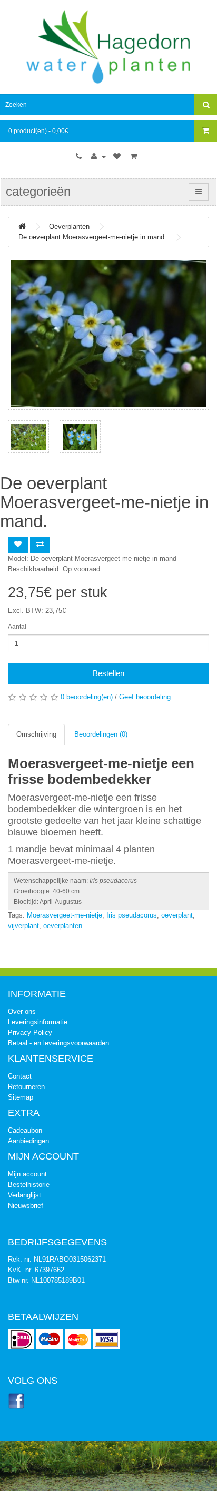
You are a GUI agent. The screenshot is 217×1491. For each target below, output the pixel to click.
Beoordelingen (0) (100, 734)
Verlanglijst (24, 1195)
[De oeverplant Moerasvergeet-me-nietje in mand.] (108, 334)
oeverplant (177, 915)
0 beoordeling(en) (87, 697)
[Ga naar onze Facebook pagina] (16, 1401)
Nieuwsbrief (25, 1206)
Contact (20, 1076)
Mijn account (27, 1174)
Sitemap (20, 1097)
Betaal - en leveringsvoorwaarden (58, 1043)
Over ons (22, 1011)
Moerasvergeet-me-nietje (64, 915)
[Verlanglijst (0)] (118, 156)
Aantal (17, 626)
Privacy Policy (30, 1032)
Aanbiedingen (28, 1141)
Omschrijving (36, 734)
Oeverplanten (69, 226)
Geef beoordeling (145, 697)
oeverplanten (62, 926)
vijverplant (23, 926)
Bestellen (108, 673)
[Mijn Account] (98, 156)
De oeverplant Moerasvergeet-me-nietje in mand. (92, 237)
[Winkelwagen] (134, 156)
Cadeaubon (25, 1130)
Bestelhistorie (29, 1184)
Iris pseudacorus (131, 915)
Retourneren (26, 1087)
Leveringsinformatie (37, 1022)
